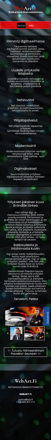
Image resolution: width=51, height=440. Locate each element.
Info (31, 25)
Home (21, 25)
